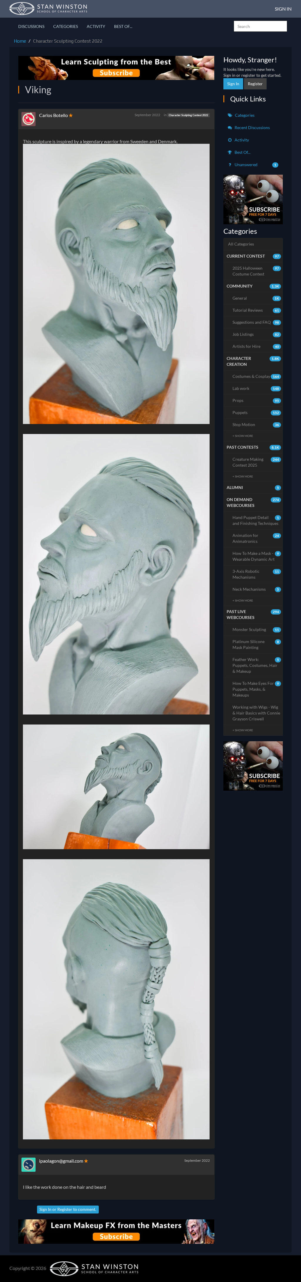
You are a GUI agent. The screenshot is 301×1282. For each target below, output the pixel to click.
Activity (96, 26)
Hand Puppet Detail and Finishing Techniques (256, 520)
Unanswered (255, 164)
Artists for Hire (256, 346)
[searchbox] (260, 26)
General (256, 298)
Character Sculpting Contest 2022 (188, 115)
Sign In (283, 8)
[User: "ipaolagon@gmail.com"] (30, 1165)
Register (64, 1209)
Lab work (256, 388)
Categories (65, 26)
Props (256, 400)
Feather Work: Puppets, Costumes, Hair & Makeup (256, 665)
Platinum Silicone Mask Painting (256, 644)
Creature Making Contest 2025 (256, 462)
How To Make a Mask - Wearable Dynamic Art (256, 556)
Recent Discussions (252, 127)
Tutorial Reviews (256, 310)
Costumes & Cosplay (256, 376)
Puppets (256, 412)
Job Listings (256, 334)
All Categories (241, 243)
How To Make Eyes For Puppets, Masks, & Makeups (256, 689)
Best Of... (123, 26)
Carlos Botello (53, 115)
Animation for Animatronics (256, 538)
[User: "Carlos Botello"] (30, 119)
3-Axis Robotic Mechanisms (256, 574)
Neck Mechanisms (256, 589)
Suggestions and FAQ (256, 322)
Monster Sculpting (256, 629)
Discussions (31, 26)
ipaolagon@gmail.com (61, 1161)
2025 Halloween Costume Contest (256, 271)
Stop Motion (256, 424)
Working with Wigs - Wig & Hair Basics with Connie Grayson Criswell (256, 713)
